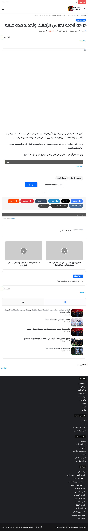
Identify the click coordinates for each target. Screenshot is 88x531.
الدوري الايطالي (80, 505)
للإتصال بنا (11, 527)
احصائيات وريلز (78, 478)
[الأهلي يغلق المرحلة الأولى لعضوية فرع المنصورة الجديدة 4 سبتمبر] (77, 332)
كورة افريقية (82, 397)
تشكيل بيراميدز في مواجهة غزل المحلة (57, 319)
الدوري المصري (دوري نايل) (76, 475)
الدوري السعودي (80, 488)
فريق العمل (18, 527)
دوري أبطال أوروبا (80, 444)
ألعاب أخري (82, 400)
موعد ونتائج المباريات (79, 451)
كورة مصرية (75, 15)
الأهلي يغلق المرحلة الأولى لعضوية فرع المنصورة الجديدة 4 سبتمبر (48, 329)
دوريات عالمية (82, 390)
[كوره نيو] (74, 8)
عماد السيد (61, 178)
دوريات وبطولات (81, 461)
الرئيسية (82, 15)
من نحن (4, 527)
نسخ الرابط (30, 184)
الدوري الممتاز (66, 15)
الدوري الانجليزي (79, 495)
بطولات (84, 403)
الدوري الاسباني (80, 492)
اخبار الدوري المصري (79, 430)
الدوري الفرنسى (80, 498)
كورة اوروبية (82, 393)
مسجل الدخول (69, 281)
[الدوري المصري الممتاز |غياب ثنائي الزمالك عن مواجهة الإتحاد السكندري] (77, 342)
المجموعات (82, 448)
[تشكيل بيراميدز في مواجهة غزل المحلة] (77, 322)
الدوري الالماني (80, 502)
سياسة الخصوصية (28, 527)
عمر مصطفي (73, 31)
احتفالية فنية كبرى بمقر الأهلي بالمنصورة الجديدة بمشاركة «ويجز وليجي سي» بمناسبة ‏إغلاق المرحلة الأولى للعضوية (37, 311)
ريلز (85, 424)
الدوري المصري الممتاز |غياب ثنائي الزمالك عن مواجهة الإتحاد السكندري (47, 338)
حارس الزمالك (75, 178)
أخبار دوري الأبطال (80, 458)
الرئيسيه (83, 420)
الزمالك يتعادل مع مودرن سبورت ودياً (58, 348)
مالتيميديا (83, 454)
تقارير (84, 407)
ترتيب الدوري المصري (79, 427)
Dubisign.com (59, 527)
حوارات (84, 410)
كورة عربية (83, 387)
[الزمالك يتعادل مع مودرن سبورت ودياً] (77, 351)
